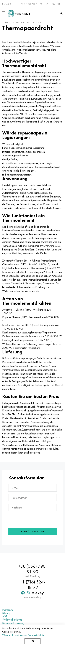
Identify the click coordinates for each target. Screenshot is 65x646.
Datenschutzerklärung (13, 623)
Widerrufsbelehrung (12, 619)
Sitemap (6, 613)
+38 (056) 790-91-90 (31, 4)
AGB (4, 616)
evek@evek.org (32, 576)
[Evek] (19, 13)
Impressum (7, 609)
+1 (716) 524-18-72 (32, 584)
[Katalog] (4, 13)
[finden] (61, 13)
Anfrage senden (32, 531)
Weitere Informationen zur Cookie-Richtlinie (23, 635)
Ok (32, 641)
